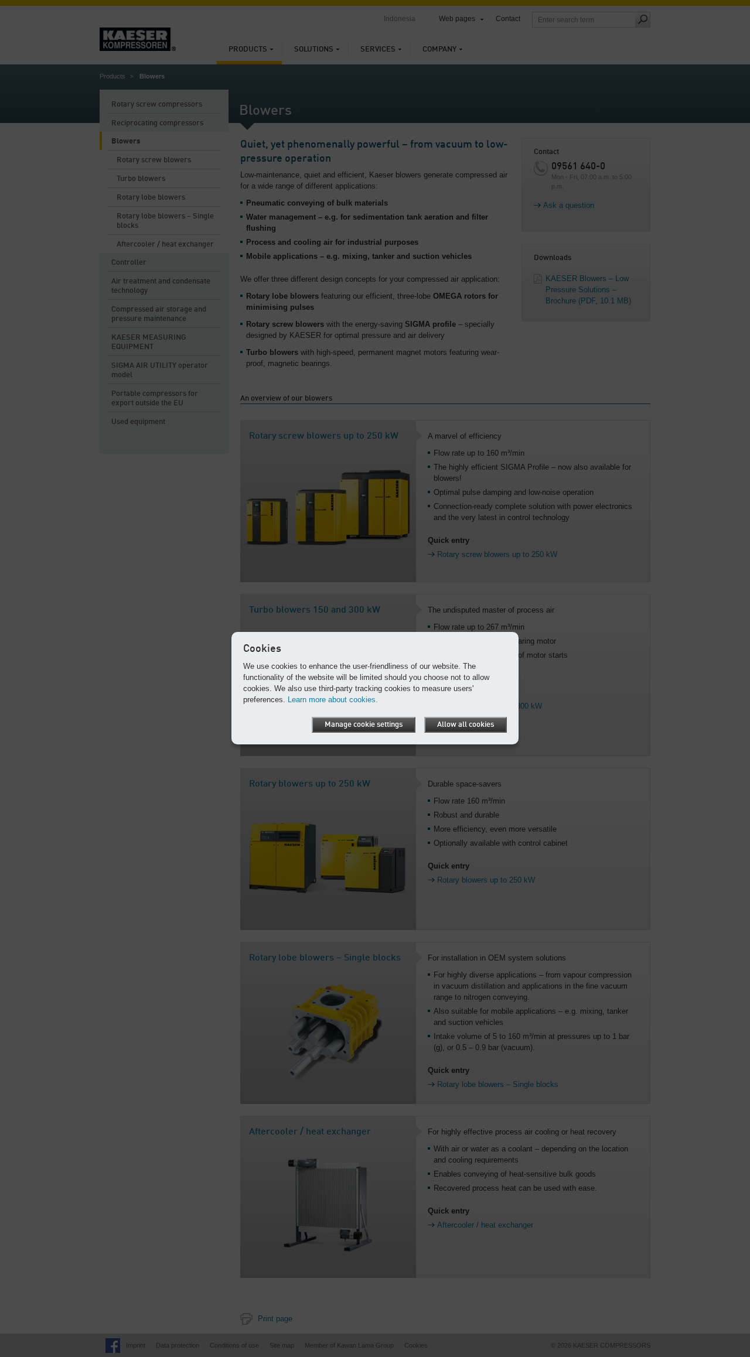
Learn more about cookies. (333, 699)
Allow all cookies (465, 725)
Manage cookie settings (364, 725)
